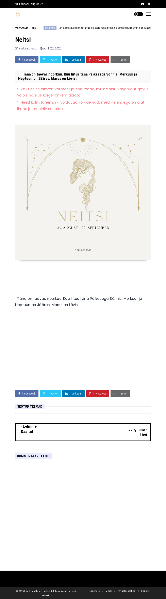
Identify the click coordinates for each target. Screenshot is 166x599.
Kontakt (145, 591)
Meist (108, 591)
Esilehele (94, 591)
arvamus (44, 27)
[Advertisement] (83, 355)
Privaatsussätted (126, 591)
